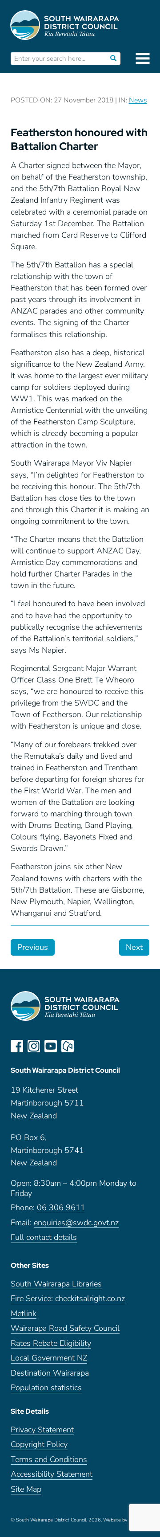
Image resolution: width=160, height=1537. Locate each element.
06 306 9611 (61, 1208)
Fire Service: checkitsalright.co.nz (68, 1299)
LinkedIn (84, 1046)
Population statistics (46, 1388)
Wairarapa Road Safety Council (65, 1328)
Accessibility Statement (51, 1474)
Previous (32, 947)
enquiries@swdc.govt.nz (76, 1223)
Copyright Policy (39, 1444)
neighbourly (67, 1046)
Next (134, 947)
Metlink (23, 1314)
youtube (50, 1046)
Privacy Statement (42, 1430)
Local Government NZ (49, 1358)
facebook (17, 1046)
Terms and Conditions (49, 1460)
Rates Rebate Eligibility (51, 1343)
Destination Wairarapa (50, 1373)
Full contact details (44, 1237)
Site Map (26, 1489)
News (138, 100)
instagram (34, 1046)
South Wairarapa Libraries (56, 1284)
